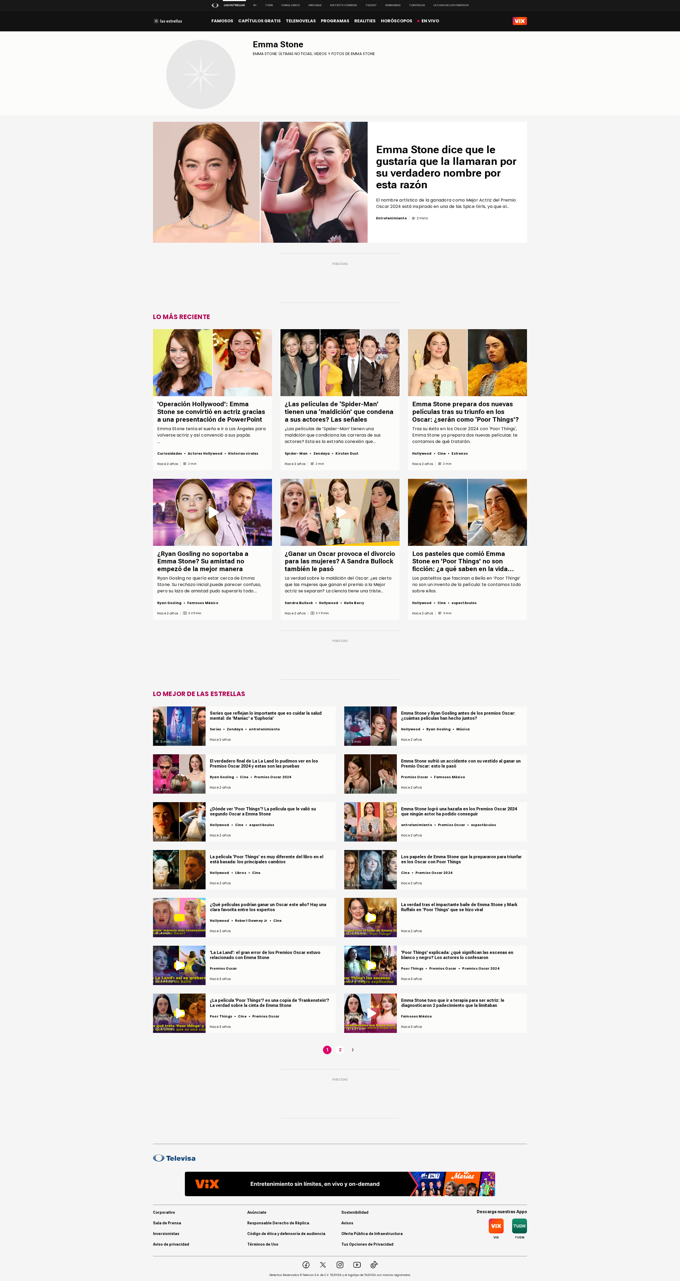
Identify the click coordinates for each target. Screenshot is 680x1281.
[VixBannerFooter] (340, 1184)
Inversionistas (166, 1234)
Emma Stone (278, 44)
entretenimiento (264, 729)
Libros (240, 872)
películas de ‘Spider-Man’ (322, 429)
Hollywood (422, 453)
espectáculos (464, 603)
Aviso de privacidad (171, 1244)
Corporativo (164, 1212)
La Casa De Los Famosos (451, 5)
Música (463, 729)
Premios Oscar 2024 (272, 777)
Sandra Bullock (299, 603)
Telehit (371, 5)
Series (215, 729)
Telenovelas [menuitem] (301, 21)
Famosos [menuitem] (222, 21)
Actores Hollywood (205, 453)
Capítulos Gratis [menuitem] (259, 21)
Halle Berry (354, 603)
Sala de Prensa (167, 1223)
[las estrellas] (167, 21)
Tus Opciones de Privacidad (367, 1244)
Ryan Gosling (169, 603)
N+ (255, 5)
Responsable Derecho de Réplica (278, 1223)
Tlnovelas (417, 5)
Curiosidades (169, 453)
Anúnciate (256, 1212)
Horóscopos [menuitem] (396, 21)
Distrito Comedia (343, 5)
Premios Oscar (414, 777)
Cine (441, 453)
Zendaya (321, 453)
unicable (315, 5)
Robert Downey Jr (251, 920)
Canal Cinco (290, 5)
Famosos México (202, 603)
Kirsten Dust (346, 453)
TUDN (269, 5)
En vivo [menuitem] (430, 21)
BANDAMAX (393, 5)
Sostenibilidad (354, 1212)
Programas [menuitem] (335, 21)
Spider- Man (296, 453)
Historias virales (243, 453)
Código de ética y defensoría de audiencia (286, 1234)
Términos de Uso (262, 1244)
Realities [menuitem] (365, 21)
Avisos (347, 1223)
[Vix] (520, 21)
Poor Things (412, 968)
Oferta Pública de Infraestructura (372, 1234)
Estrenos (460, 453)
